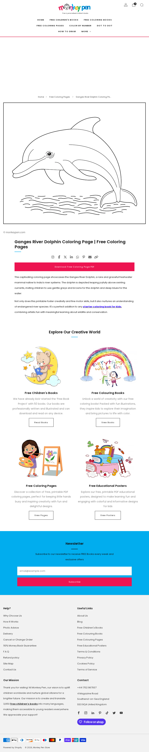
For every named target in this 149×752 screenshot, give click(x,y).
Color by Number (80, 25)
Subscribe (74, 581)
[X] (65, 257)
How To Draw (67, 31)
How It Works (10, 621)
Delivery (8, 633)
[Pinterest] (84, 257)
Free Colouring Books (89, 633)
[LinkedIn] (71, 257)
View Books (107, 422)
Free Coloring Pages (50, 25)
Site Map (8, 663)
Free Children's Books (64, 19)
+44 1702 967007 (86, 687)
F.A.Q (6, 651)
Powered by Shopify (12, 747)
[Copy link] (96, 257)
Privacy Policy (85, 657)
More (84, 31)
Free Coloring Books (98, 19)
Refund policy (11, 657)
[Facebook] (59, 257)
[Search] (142, 5)
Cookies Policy (85, 663)
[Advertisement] (74, 64)
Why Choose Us (12, 615)
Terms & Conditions (88, 651)
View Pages (41, 515)
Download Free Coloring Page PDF (74, 266)
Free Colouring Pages (90, 639)
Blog (79, 621)
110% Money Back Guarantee (20, 645)
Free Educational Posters (91, 645)
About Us (82, 615)
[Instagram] (53, 257)
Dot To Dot (104, 25)
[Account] (126, 5)
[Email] (90, 257)
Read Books (41, 422)
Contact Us (9, 669)
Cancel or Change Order (18, 639)
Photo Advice (11, 627)
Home (40, 19)
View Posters (107, 515)
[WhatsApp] (78, 257)
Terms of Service (87, 669)
